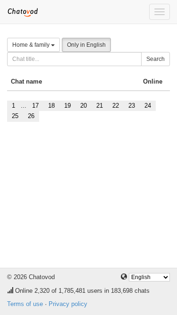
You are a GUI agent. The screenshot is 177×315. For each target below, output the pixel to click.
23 (131, 105)
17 (35, 105)
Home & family (31, 45)
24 (147, 105)
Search (155, 59)
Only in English (86, 45)
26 (31, 115)
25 (15, 115)
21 (99, 105)
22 (115, 105)
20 (83, 105)
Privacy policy (68, 303)
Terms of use (25, 303)
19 (67, 105)
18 (51, 105)
